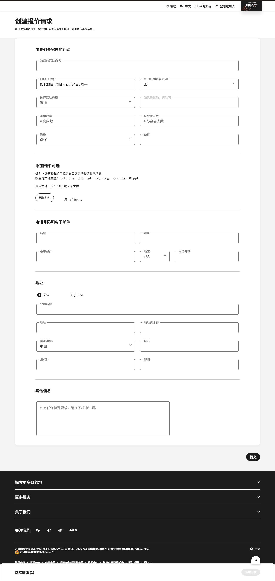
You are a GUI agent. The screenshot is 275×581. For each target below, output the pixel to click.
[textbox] (137, 65)
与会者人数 (151, 116)
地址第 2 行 (151, 322)
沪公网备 (25, 552)
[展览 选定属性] (255, 560)
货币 (43, 134)
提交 (253, 456)
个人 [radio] (81, 295)
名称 (43, 233)
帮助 (146, 562)
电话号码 (184, 251)
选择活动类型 (49, 97)
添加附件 (44, 198)
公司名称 (46, 304)
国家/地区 (46, 341)
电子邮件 (46, 251)
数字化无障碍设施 (113, 562)
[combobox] (85, 139)
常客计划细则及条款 (71, 562)
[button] (234, 82)
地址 (43, 322)
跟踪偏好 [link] (20, 562)
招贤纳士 (35, 562)
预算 (147, 134)
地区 (147, 251)
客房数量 (46, 116)
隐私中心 (93, 562)
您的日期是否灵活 (156, 79)
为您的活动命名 (50, 60)
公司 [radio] (47, 295)
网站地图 (133, 562)
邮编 (147, 359)
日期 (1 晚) (47, 79)
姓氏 (147, 233)
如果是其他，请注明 (157, 97)
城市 (147, 341)
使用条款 (50, 562)
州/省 (43, 359)
